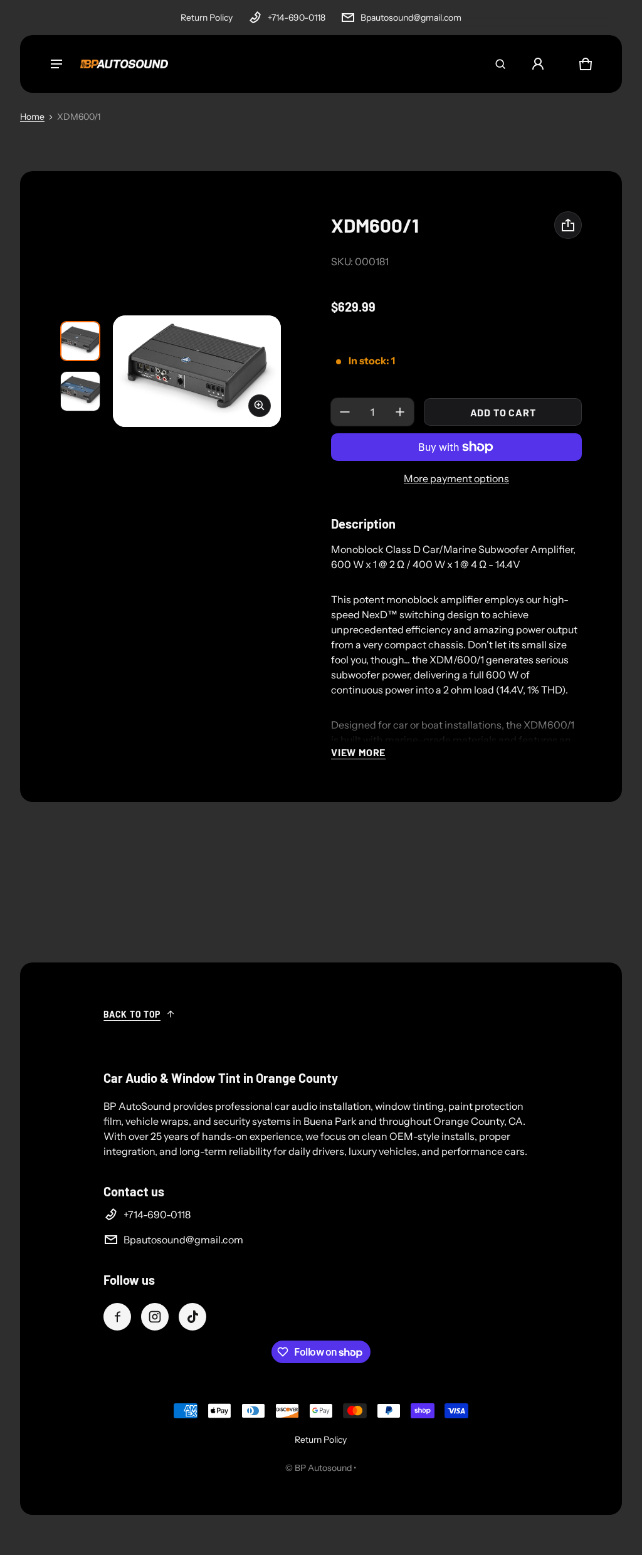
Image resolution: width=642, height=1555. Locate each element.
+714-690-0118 (296, 17)
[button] (500, 64)
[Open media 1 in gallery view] (80, 341)
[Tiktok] (192, 1317)
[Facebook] (117, 1317)
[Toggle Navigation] (56, 64)
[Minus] (345, 412)
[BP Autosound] (124, 64)
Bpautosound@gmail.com (410, 17)
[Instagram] (155, 1317)
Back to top (131, 1014)
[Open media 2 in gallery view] (80, 391)
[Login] (538, 64)
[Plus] (400, 412)
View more (358, 752)
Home (32, 116)
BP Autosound (323, 1467)
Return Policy (207, 17)
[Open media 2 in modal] (197, 371)
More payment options (456, 478)
